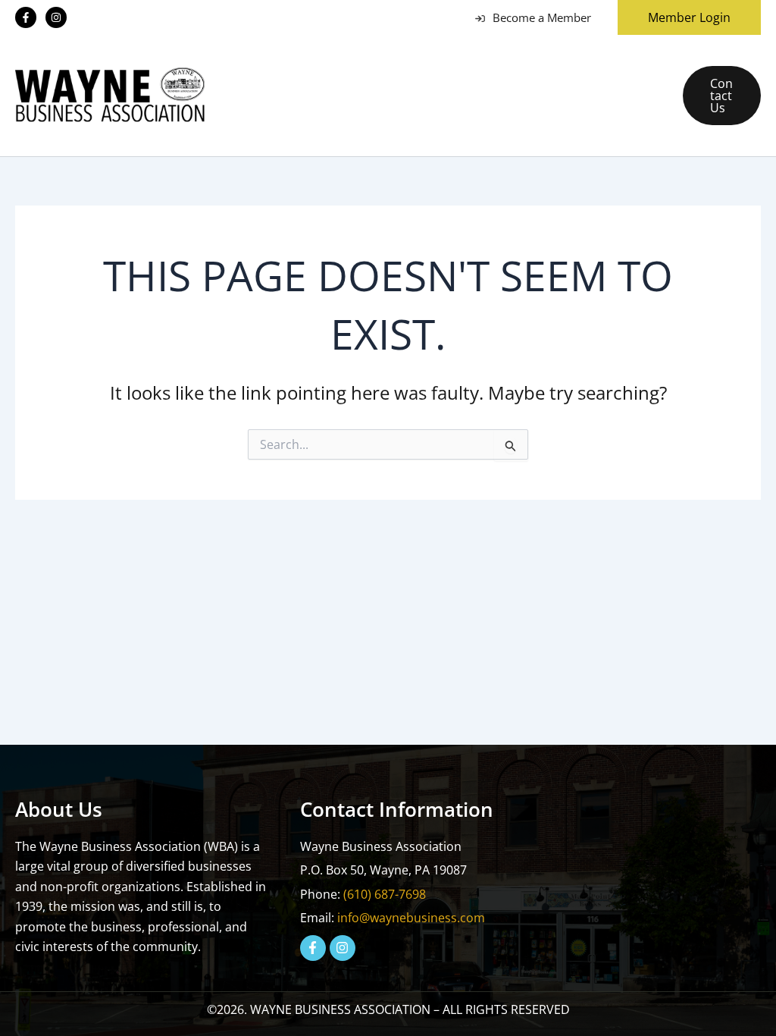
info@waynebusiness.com (411, 917)
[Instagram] (56, 17)
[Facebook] (25, 17)
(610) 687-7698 (384, 894)
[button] (683, 17)
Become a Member (542, 17)
